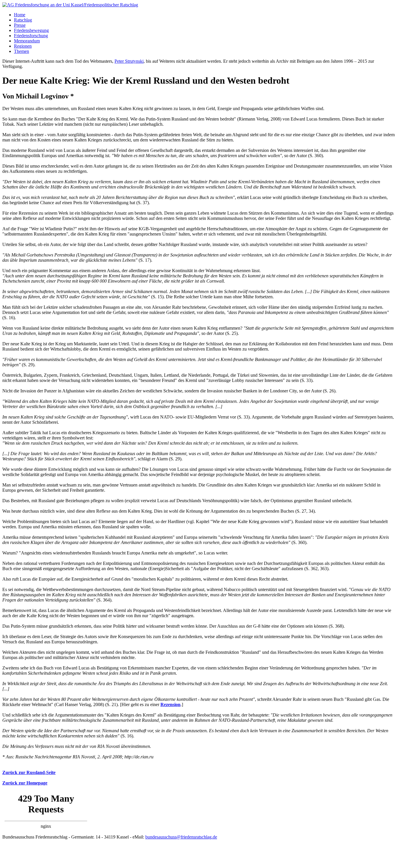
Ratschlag (23, 19)
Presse (20, 25)
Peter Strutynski (129, 61)
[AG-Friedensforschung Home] (70, 4)
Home (19, 14)
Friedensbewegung (31, 30)
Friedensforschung (31, 35)
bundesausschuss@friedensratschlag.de (181, 836)
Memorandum (27, 40)
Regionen (23, 46)
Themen (21, 51)
